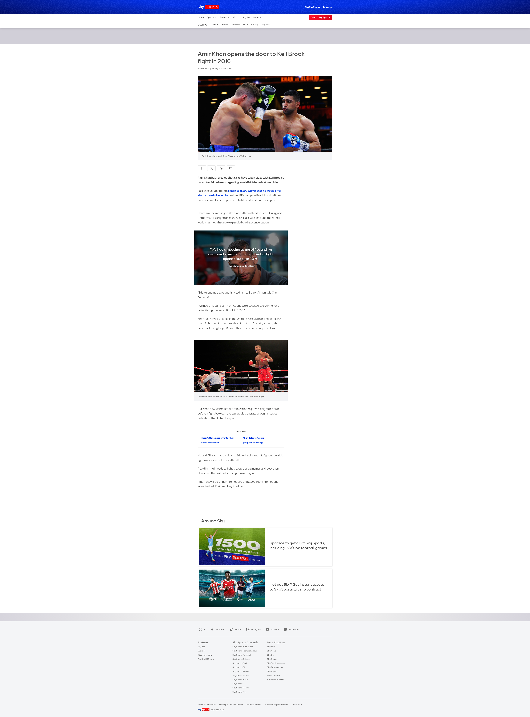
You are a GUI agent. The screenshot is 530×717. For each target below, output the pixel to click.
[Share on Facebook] (202, 168)
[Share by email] (231, 168)
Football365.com (206, 659)
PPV (245, 25)
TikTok (238, 629)
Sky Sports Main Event (242, 647)
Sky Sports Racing (240, 688)
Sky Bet (246, 17)
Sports (210, 17)
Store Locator (273, 675)
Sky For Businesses (276, 663)
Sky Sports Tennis (240, 671)
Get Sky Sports (312, 7)
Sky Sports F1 (238, 667)
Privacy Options (254, 705)
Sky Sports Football (241, 655)
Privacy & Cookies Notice (231, 705)
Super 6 (201, 651)
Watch (236, 17)
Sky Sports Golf (239, 663)
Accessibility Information (276, 705)
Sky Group (272, 659)
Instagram (256, 629)
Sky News (271, 651)
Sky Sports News (240, 680)
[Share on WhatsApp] (221, 168)
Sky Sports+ (237, 684)
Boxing (202, 25)
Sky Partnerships (275, 667)
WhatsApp (294, 629)
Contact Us (297, 705)
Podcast (235, 25)
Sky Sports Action (240, 675)
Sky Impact (272, 671)
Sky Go (270, 655)
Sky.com (271, 647)
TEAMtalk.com (205, 655)
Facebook (220, 629)
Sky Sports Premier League (244, 651)
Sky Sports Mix (239, 692)
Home (201, 17)
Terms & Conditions (207, 705)
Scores (223, 17)
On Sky (254, 25)
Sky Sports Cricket (241, 659)
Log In (329, 7)
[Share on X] (211, 168)
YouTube (275, 629)
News (215, 25)
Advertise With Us (275, 680)
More (256, 17)
